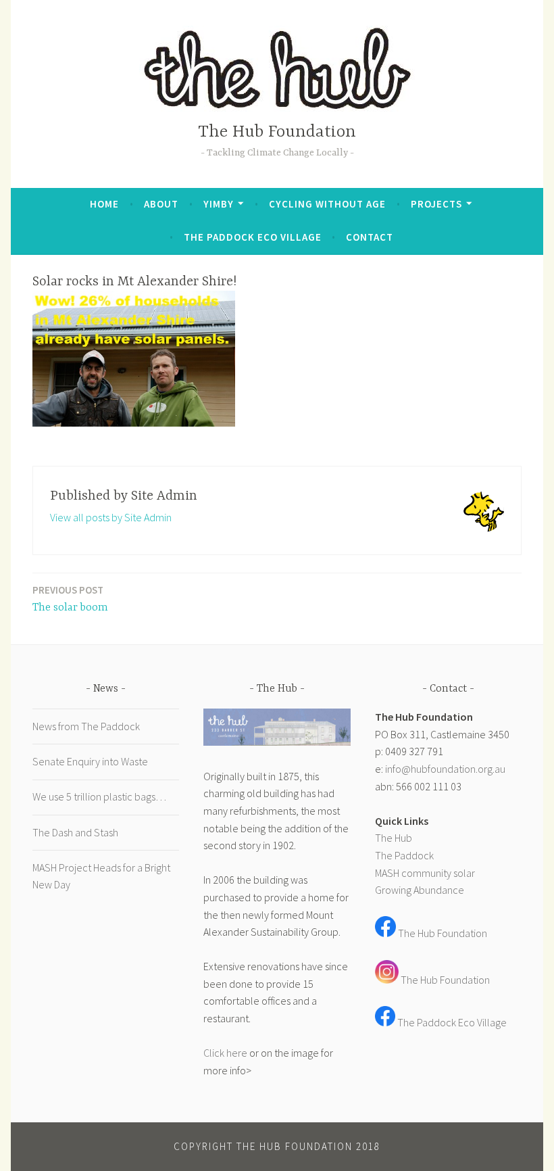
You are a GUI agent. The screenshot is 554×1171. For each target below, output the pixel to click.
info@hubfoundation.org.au (445, 768)
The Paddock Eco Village (253, 237)
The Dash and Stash (75, 832)
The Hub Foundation (277, 132)
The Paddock (404, 855)
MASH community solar (425, 873)
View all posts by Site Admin (111, 517)
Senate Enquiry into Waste (90, 761)
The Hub (393, 837)
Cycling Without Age (327, 203)
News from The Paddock (86, 726)
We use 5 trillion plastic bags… (99, 796)
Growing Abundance (419, 890)
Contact (369, 237)
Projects (436, 203)
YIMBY (218, 203)
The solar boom (70, 598)
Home (104, 203)
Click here (225, 1052)
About (161, 203)
